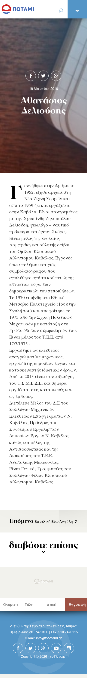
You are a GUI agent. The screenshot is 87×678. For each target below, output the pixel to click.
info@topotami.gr (49, 637)
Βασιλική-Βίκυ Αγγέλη (41, 521)
